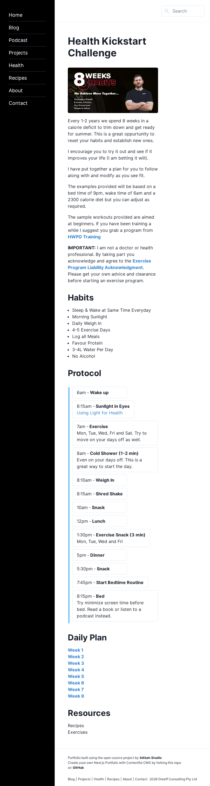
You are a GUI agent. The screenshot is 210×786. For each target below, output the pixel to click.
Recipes (18, 78)
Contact (18, 103)
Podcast (18, 40)
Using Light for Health (99, 412)
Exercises (78, 732)
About (16, 90)
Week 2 (76, 656)
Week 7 (76, 689)
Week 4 (76, 669)
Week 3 (76, 663)
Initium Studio (151, 758)
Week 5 (76, 676)
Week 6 (76, 683)
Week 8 (76, 696)
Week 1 (75, 650)
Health (16, 65)
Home (15, 15)
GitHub (78, 767)
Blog (14, 27)
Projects (18, 53)
